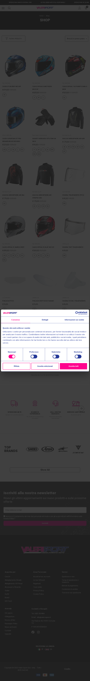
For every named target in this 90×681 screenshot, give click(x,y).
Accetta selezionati (45, 366)
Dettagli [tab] (45, 320)
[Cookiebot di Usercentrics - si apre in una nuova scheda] (77, 313)
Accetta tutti (74, 366)
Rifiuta (16, 366)
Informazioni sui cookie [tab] (74, 320)
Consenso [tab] (15, 320)
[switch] (34, 356)
